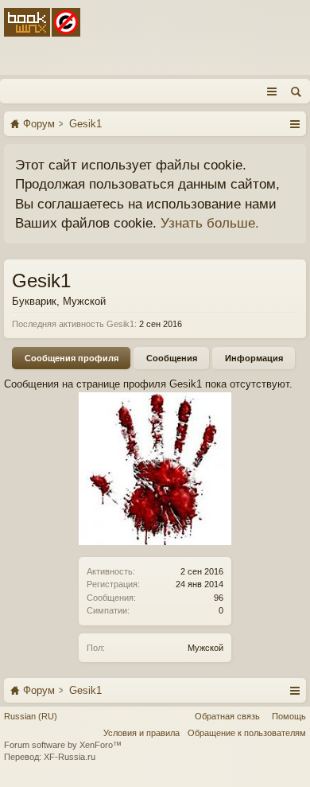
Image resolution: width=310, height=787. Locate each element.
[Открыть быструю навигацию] (294, 123)
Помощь (289, 716)
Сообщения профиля (71, 358)
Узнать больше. (210, 223)
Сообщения (171, 358)
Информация (254, 358)
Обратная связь (227, 716)
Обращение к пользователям (247, 733)
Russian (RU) (30, 716)
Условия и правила (141, 733)
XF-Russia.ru (69, 757)
